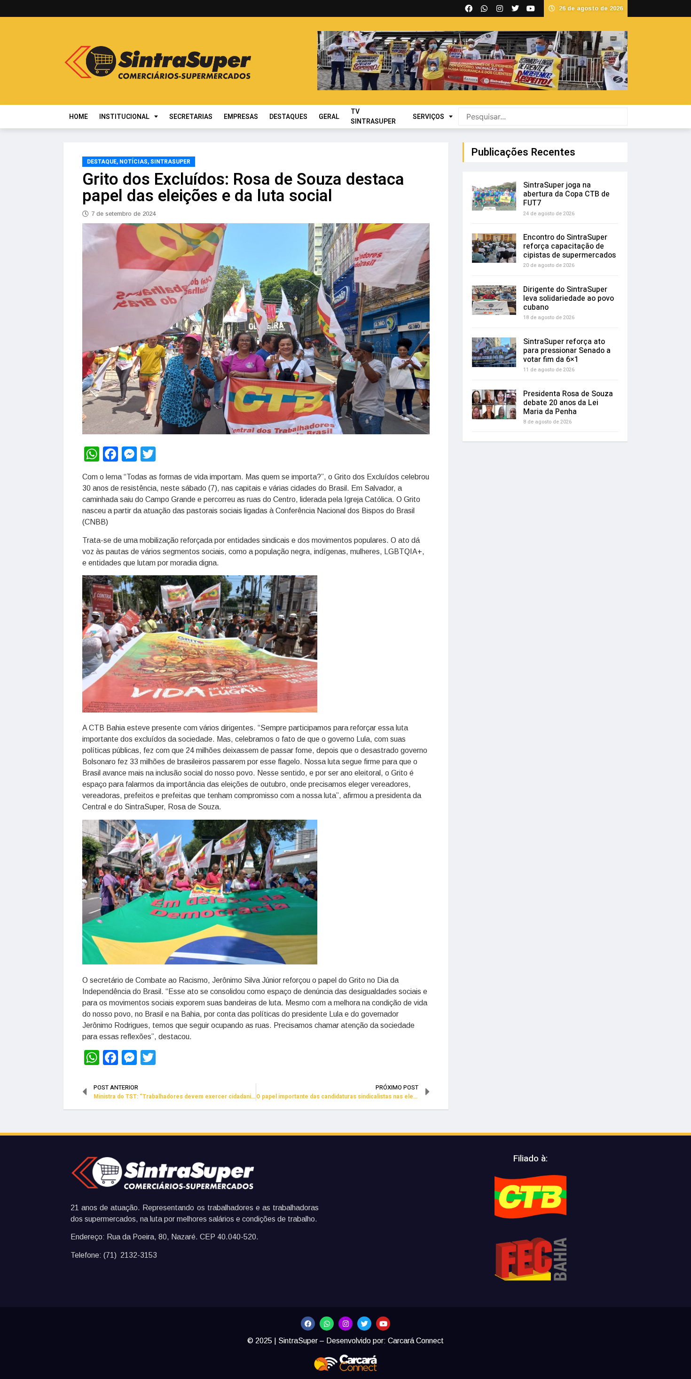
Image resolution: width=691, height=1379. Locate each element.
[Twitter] (364, 1323)
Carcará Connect (416, 1341)
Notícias (133, 161)
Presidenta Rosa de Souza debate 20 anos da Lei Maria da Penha (568, 402)
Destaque (102, 161)
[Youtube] (383, 1323)
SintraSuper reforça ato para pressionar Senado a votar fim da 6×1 (567, 350)
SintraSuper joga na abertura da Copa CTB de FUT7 (566, 194)
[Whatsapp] (327, 1323)
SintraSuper (170, 161)
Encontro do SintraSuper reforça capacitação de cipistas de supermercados (569, 246)
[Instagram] (345, 1323)
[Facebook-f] (308, 1323)
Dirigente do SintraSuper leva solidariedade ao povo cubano (568, 298)
